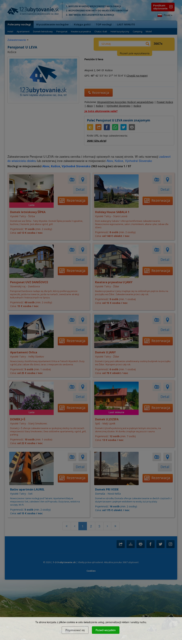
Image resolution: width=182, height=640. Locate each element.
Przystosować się (75, 630)
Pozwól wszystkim (106, 630)
